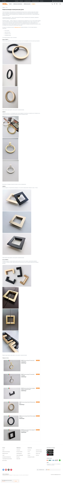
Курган (48, 469)
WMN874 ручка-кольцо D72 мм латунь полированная (27, 361)
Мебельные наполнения (6, 451)
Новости (29, 453)
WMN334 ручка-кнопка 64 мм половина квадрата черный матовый (28, 389)
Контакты (37, 455)
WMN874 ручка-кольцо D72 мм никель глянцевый (27, 375)
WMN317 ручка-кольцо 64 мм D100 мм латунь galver (27, 403)
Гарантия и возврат (39, 451)
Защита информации (20, 455)
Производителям (19, 453)
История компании (19, 451)
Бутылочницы (4, 460)
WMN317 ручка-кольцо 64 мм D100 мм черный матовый (27, 417)
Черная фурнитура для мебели (7, 458)
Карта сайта (18, 458)
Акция (3, 455)
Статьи (29, 451)
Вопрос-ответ (38, 453)
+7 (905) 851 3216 (41, 469)
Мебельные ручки (5, 453)
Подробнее (37, 360)
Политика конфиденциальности (56, 474)
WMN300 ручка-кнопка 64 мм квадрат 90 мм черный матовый (28, 430)
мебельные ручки (17, 27)
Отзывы (29, 455)
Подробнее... (4, 481)
